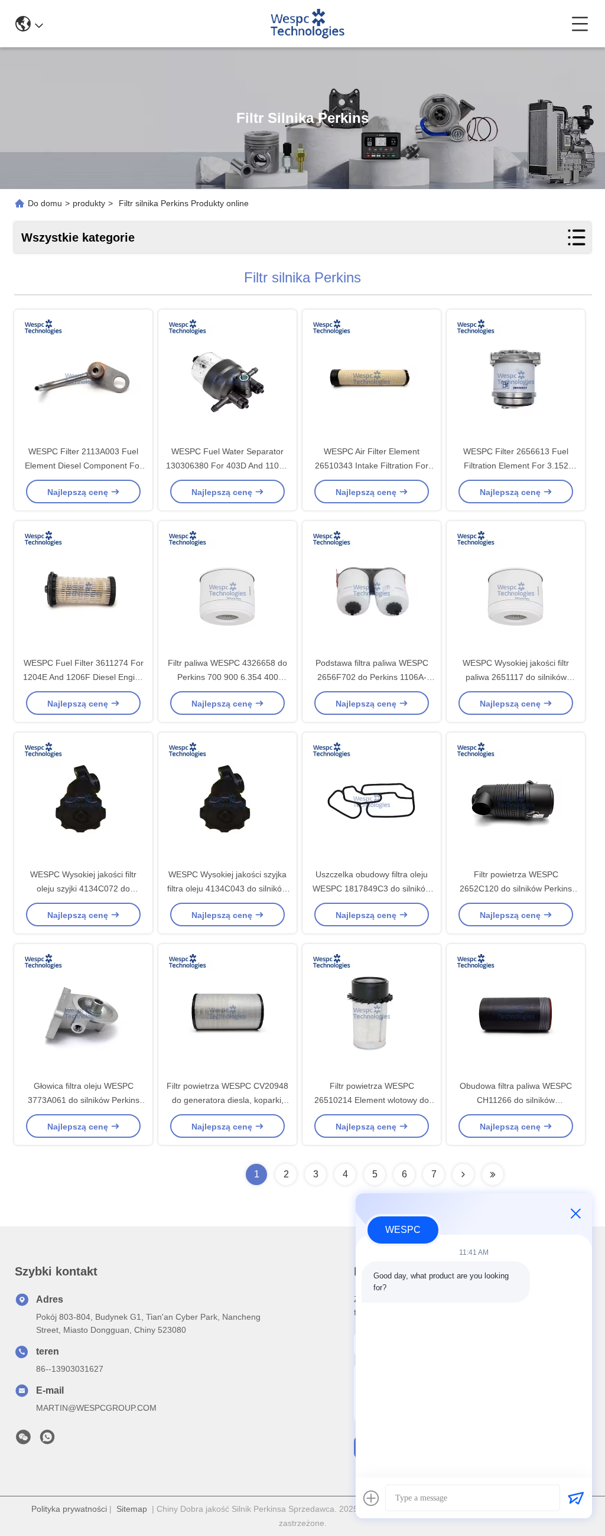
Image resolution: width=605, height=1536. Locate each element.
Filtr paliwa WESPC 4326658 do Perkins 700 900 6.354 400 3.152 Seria (227, 677)
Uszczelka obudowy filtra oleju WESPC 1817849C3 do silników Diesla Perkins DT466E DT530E (371, 888)
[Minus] (575, 1213)
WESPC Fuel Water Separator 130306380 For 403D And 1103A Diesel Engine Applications (227, 465)
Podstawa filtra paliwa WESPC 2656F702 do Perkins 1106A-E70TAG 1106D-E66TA (371, 677)
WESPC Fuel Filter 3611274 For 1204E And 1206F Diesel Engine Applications (83, 677)
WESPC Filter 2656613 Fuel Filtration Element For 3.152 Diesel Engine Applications (515, 465)
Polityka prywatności (69, 1509)
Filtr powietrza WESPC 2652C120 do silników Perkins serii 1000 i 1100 (516, 888)
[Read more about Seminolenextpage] (463, 1174)
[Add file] (371, 1498)
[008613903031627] (47, 1440)
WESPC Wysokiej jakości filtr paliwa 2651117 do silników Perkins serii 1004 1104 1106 (516, 677)
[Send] (575, 1498)
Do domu (45, 203)
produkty (89, 203)
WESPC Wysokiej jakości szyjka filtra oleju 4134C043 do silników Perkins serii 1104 (227, 888)
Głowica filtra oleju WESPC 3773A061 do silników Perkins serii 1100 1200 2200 (83, 1100)
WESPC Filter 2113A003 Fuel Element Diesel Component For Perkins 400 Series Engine (83, 465)
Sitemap (131, 1509)
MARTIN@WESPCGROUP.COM (96, 1408)
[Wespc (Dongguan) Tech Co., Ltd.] (307, 23)
